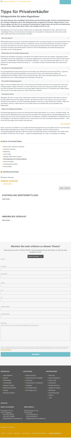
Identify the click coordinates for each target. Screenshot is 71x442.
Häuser (5, 378)
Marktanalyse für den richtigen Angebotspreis (15, 53)
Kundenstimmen (53, 385)
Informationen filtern (8, 94)
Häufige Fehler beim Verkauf (12, 156)
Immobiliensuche (31, 388)
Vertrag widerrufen (55, 433)
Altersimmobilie (8, 161)
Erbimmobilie (7, 166)
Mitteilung (3, 323)
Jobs (50, 398)
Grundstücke (7, 383)
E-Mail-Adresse (5, 314)
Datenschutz (26, 433)
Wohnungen (7, 380)
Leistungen (27, 371)
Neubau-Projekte (8, 385)
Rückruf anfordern (33, 256)
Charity (50, 395)
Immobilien (5, 371)
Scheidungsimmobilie (10, 164)
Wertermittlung (31, 375)
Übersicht (51, 375)
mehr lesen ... (6, 199)
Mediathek (51, 390)
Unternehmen (51, 371)
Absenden (35, 354)
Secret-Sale (7, 154)
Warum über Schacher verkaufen (13, 147)
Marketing (6, 151)
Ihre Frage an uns (31, 390)
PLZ (2, 290)
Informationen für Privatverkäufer (15, 159)
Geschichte (52, 383)
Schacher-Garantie (9, 149)
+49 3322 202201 (7, 184)
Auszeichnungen (53, 393)
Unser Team (52, 380)
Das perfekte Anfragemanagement (12, 81)
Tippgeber (29, 385)
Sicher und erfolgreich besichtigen (12, 109)
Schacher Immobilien (8, 427)
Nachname (4, 273)
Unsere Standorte (54, 378)
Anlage (5, 390)
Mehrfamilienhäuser (9, 388)
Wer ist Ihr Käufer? (7, 38)
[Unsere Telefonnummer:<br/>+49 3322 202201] (65, 2)
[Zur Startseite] (15, 2)
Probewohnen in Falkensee (34, 383)
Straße (3, 282)
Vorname (3, 266)
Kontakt (4, 403)
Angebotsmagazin (54, 388)
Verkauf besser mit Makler (34, 378)
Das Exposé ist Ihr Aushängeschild (12, 68)
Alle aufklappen (65, 124)
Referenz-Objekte (9, 393)
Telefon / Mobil (5, 306)
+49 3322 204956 (9, 416)
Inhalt (3, 433)
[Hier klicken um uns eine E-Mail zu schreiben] (69, 2)
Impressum (17, 433)
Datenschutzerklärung (6, 349)
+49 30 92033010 (32, 414)
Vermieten (29, 380)
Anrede (3, 259)
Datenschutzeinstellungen (39, 433)
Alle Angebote (7, 375)
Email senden (64, 188)
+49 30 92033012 (32, 416)
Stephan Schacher (9, 181)
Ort (2, 297)
